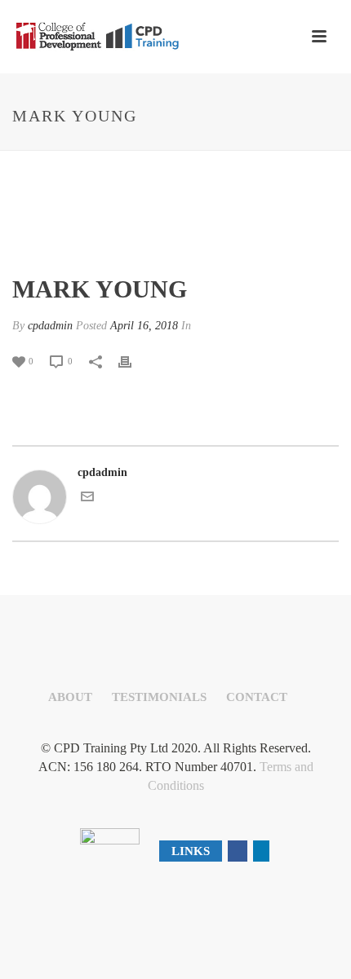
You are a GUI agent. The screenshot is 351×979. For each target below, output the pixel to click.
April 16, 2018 (144, 326)
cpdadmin (50, 326)
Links (190, 851)
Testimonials (159, 696)
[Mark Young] (175, 214)
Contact (256, 696)
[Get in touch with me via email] (87, 499)
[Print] (133, 360)
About (70, 696)
